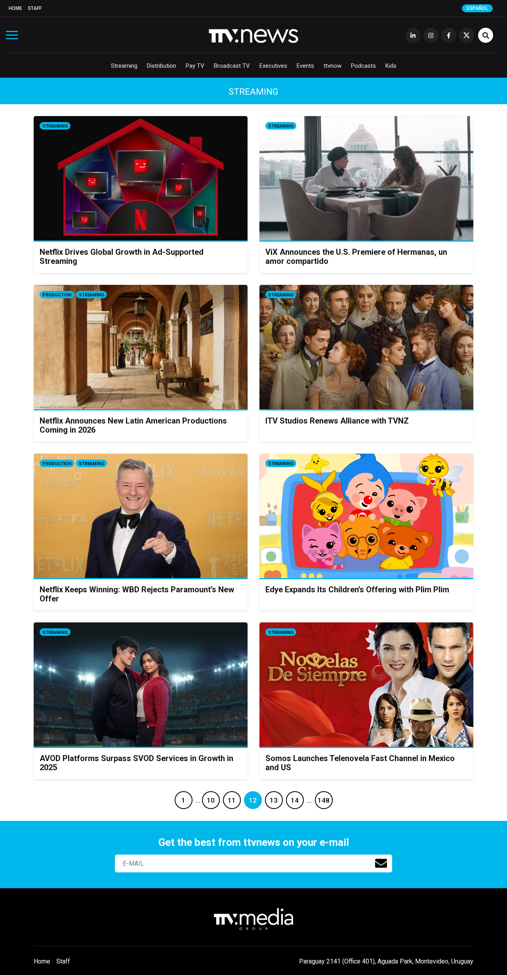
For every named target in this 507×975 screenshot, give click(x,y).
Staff (35, 8)
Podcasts (363, 65)
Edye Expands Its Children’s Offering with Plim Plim (357, 589)
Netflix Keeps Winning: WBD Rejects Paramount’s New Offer (137, 594)
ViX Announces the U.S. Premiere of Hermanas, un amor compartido (356, 256)
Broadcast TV (232, 65)
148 (324, 800)
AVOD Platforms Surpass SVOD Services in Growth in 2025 (136, 763)
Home (15, 8)
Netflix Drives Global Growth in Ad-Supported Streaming (122, 256)
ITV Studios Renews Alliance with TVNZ (337, 420)
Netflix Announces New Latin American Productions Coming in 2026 (133, 425)
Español (477, 8)
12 (253, 800)
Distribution (161, 65)
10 (211, 800)
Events (305, 65)
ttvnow (332, 65)
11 (232, 800)
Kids (390, 65)
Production (56, 295)
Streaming (124, 65)
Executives (273, 65)
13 (274, 800)
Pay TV (195, 65)
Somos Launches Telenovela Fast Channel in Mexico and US (360, 763)
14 (295, 800)
